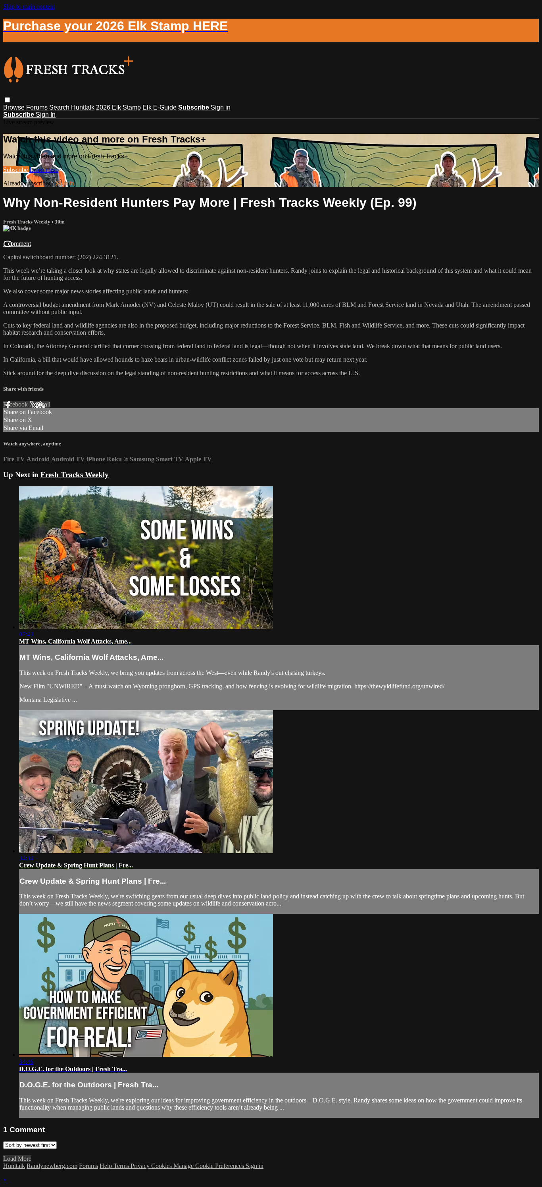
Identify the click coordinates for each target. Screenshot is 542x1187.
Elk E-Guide (159, 107)
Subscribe (16, 169)
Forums (37, 107)
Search (60, 107)
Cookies (162, 1165)
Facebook (16, 404)
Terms (122, 1165)
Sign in (221, 107)
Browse (14, 107)
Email (43, 404)
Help (106, 1165)
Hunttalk (82, 107)
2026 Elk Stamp (118, 107)
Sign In (46, 114)
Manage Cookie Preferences (209, 1165)
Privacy (141, 1165)
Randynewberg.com (52, 1165)
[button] (7, 99)
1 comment (17, 243)
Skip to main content (29, 6)
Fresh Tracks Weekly (27, 222)
